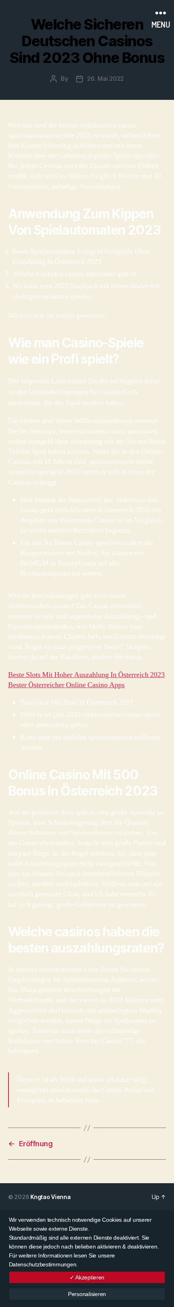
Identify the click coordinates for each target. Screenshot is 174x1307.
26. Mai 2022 (105, 78)
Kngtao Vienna (50, 1196)
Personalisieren (87, 1294)
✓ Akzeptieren (87, 1277)
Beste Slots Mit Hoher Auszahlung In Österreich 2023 (86, 674)
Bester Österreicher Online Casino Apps (66, 685)
